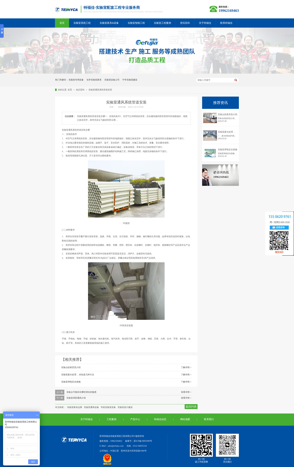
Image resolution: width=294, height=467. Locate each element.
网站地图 (185, 419)
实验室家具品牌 (74, 407)
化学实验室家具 (94, 80)
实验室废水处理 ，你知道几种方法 (77, 374)
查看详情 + (186, 392)
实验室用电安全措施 (71, 382)
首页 (62, 23)
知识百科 (80, 90)
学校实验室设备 (108, 407)
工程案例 (111, 419)
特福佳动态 (160, 419)
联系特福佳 (226, 23)
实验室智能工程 (136, 23)
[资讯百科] (147, 73)
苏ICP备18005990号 (143, 441)
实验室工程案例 (162, 23)
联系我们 (209, 419)
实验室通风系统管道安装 (100, 90)
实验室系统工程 (82, 23)
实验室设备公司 (111, 80)
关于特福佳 (205, 23)
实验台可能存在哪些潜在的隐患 (81, 392)
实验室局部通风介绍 (76, 398)
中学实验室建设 (129, 80)
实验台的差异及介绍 (71, 367)
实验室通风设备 (91, 407)
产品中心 (135, 419)
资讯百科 (185, 23)
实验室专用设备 (76, 80)
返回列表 (191, 406)
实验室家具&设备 (109, 23)
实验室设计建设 (125, 407)
